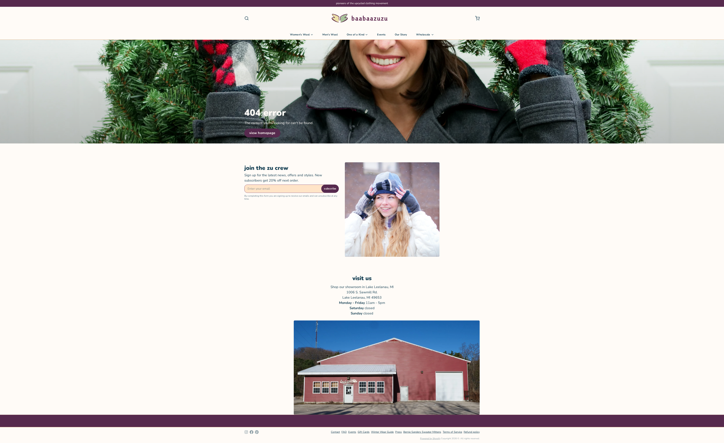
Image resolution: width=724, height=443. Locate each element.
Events (381, 34)
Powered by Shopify (430, 438)
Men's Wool (330, 34)
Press (398, 432)
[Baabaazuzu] (360, 18)
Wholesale (423, 34)
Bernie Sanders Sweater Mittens (422, 432)
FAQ (344, 432)
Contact (335, 432)
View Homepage (262, 133)
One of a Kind (355, 34)
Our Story (401, 34)
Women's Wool (300, 34)
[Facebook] (251, 432)
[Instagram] (246, 432)
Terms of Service (452, 432)
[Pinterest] (257, 432)
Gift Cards (364, 432)
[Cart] (476, 18)
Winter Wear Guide (382, 432)
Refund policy (472, 432)
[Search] (246, 18)
